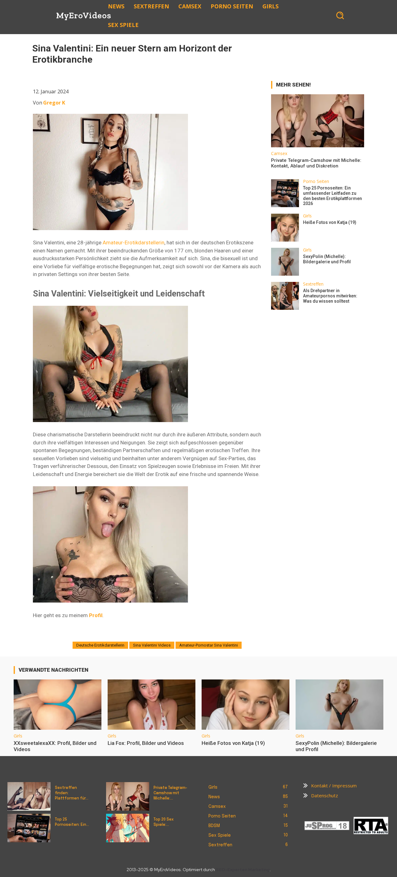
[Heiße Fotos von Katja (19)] (285, 228)
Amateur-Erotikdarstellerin (133, 242)
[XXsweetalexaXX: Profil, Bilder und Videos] (57, 704)
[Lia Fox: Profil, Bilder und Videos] (151, 704)
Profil (95, 615)
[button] (340, 15)
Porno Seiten (316, 181)
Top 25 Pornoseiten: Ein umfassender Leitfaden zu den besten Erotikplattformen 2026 (332, 195)
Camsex (279, 153)
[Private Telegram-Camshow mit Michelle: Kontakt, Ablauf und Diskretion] (317, 120)
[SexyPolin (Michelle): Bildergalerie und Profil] (285, 262)
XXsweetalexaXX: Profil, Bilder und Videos (55, 746)
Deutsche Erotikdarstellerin (100, 645)
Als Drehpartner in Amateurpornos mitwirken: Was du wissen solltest (330, 296)
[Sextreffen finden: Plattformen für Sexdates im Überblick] (29, 796)
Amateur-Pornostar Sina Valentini (208, 645)
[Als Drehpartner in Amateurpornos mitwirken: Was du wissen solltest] (285, 296)
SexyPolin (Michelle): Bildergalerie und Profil (327, 259)
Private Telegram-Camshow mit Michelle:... (170, 793)
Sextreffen (313, 284)
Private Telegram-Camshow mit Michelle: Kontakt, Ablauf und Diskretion (316, 163)
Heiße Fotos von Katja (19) (329, 222)
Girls (307, 216)
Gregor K (54, 102)
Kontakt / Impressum (334, 785)
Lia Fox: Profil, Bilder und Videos (146, 743)
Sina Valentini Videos (152, 645)
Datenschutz (324, 795)
